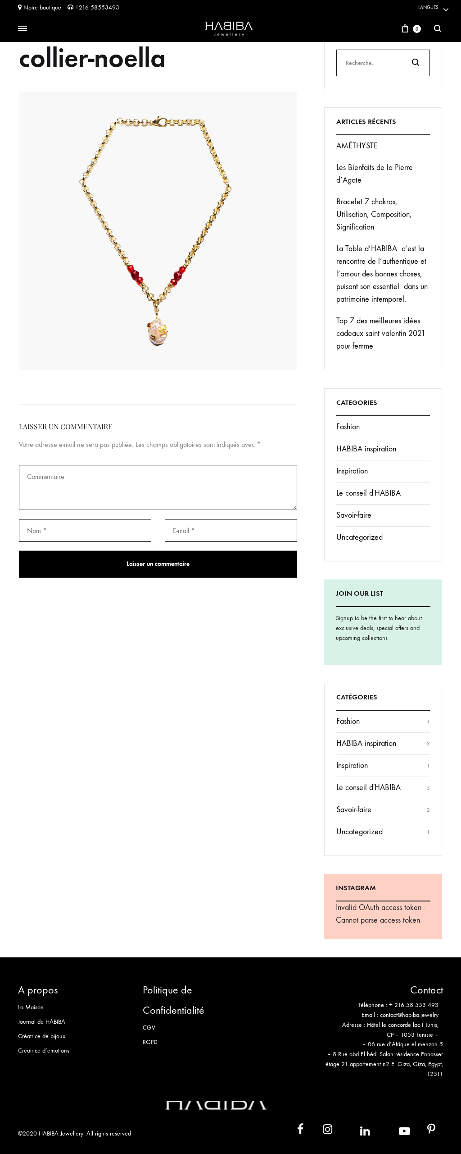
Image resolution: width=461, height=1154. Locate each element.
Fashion (348, 427)
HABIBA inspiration (366, 449)
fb (295, 1131)
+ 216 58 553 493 (413, 1005)
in (355, 1131)
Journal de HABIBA (41, 1021)
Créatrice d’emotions (43, 1050)
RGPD (150, 1042)
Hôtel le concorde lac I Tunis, (402, 1025)
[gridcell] (382, 1010)
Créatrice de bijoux (41, 1036)
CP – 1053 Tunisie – (412, 1035)
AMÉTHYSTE (357, 146)
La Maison (31, 1007)
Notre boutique (41, 7)
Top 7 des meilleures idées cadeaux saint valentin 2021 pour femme (380, 333)
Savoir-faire (353, 515)
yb (393, 1131)
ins (319, 1131)
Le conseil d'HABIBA (368, 493)
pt (425, 1131)
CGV (149, 1027)
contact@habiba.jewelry (409, 1015)
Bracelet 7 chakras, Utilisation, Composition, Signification (373, 214)
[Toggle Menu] (22, 29)
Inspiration (352, 471)
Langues (428, 7)
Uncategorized (359, 537)
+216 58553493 (96, 7)
